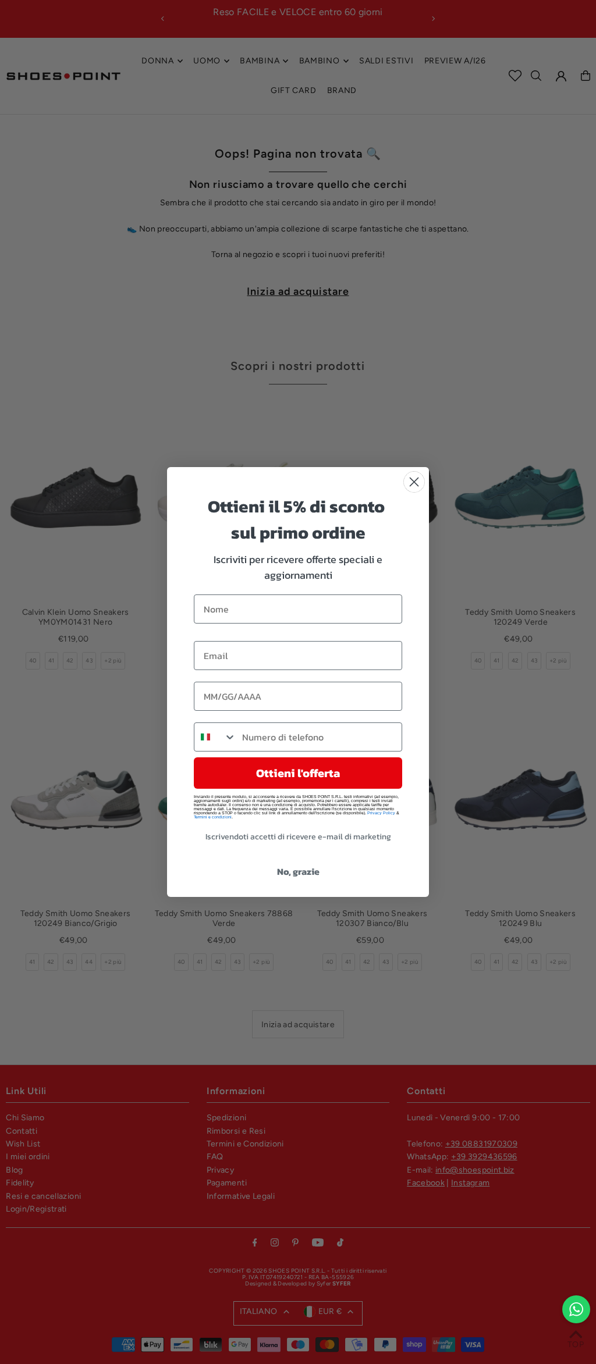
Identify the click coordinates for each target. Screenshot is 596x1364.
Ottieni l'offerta (298, 773)
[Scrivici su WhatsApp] (576, 1309)
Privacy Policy (381, 813)
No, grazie (298, 871)
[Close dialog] (414, 482)
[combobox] (215, 737)
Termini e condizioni (213, 817)
